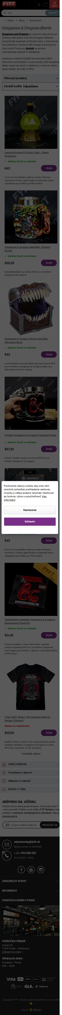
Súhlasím (30, 521)
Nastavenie (29, 510)
